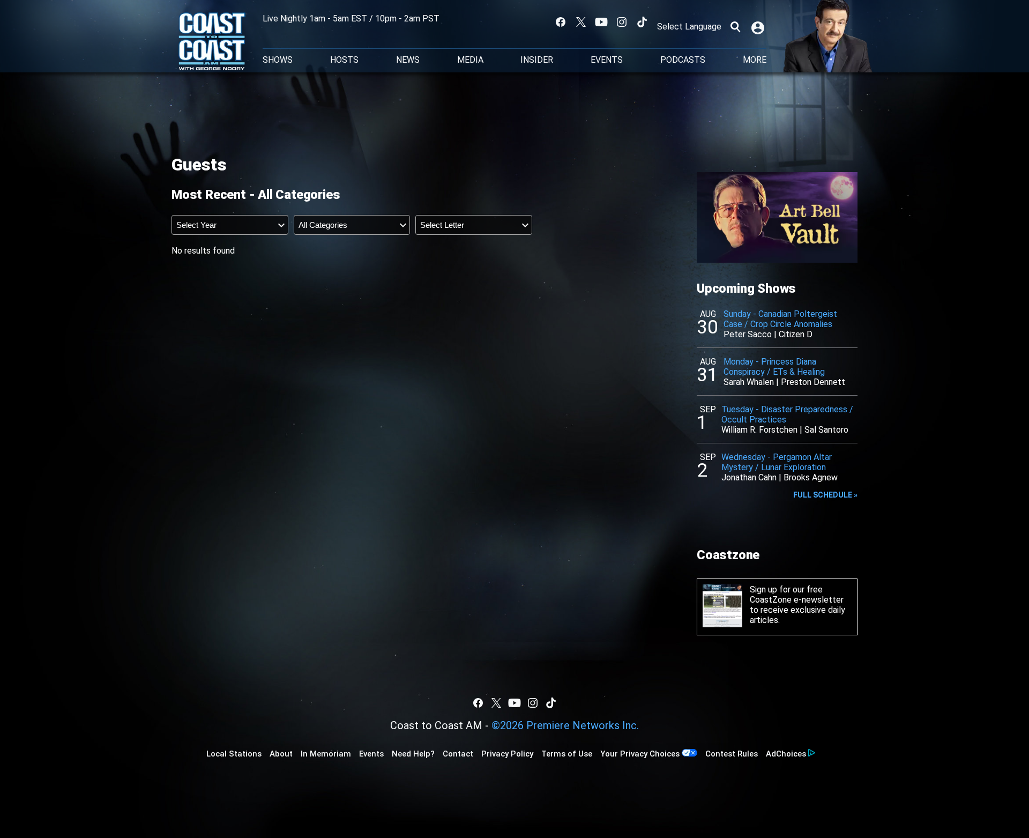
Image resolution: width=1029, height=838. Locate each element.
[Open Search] (735, 26)
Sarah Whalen (749, 382)
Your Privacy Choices (640, 754)
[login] (758, 26)
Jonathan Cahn (749, 477)
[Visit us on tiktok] (642, 22)
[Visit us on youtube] (601, 22)
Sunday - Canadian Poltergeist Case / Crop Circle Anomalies (780, 319)
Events (607, 60)
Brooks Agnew (811, 477)
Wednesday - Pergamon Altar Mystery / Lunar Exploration (776, 462)
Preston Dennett (813, 382)
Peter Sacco (748, 334)
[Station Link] (211, 42)
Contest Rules (731, 754)
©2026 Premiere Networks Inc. (565, 725)
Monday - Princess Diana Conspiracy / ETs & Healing (774, 367)
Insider (536, 60)
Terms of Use (566, 754)
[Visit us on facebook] (560, 22)
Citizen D (795, 334)
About (281, 754)
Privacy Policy (507, 754)
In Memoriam (326, 754)
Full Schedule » (825, 495)
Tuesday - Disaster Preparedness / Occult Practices (787, 414)
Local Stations (234, 754)
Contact (458, 754)
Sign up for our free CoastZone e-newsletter (797, 594)
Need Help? (413, 754)
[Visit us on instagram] (621, 22)
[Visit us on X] (581, 22)
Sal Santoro (826, 430)
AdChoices (786, 754)
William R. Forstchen (759, 430)
